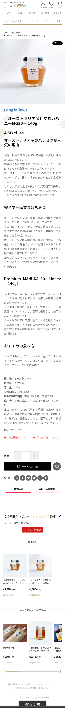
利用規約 (18, 688)
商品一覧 (16, 32)
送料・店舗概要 (46, 488)
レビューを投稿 (32, 530)
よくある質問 (30, 688)
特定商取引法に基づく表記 (19, 684)
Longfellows (15, 110)
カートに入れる (29, 466)
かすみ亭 (7, 662)
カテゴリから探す (13, 21)
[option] (32, 71)
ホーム (6, 32)
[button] (60, 671)
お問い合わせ (44, 688)
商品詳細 (18, 488)
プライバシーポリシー (42, 684)
